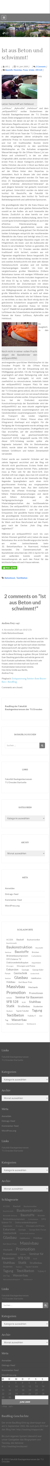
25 (23, 1393)
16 (9, 1390)
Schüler (31, 70)
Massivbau (18, 70)
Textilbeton (21, 577)
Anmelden (10, 888)
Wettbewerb (31, 1024)
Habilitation (36, 978)
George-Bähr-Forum (37, 1230)
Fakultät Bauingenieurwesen (18, 779)
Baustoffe (9, 70)
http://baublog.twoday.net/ (15, 1446)
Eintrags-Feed (11, 894)
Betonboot (10, 577)
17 (16, 1390)
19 (29, 1390)
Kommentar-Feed (13, 899)
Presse (25, 70)
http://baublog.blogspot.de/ (30, 1429)
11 (23, 1386)
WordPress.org (12, 905)
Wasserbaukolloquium (14, 1024)
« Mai (4, 1406)
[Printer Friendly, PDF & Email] (9, 567)
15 (3, 1390)
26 (29, 1393)
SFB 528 (38, 70)
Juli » (10, 1406)
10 (16, 1386)
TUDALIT (31, 1016)
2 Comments (40, 66)
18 (23, 1390)
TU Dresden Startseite (15, 782)
